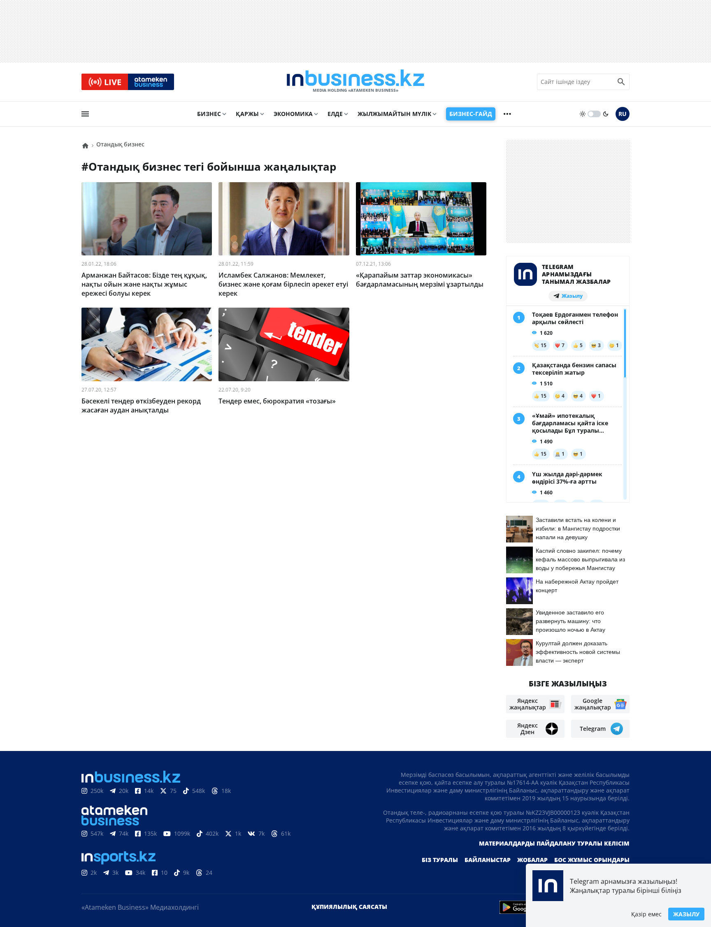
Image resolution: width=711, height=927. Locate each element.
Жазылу (686, 914)
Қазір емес (646, 914)
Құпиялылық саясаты (349, 907)
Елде (335, 114)
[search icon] (621, 82)
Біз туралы (440, 860)
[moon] (605, 114)
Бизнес (209, 114)
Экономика (293, 114)
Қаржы (247, 114)
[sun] (582, 114)
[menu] (85, 114)
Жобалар (532, 860)
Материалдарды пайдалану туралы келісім (554, 843)
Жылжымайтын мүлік (394, 114)
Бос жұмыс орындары (592, 860)
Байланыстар (488, 860)
